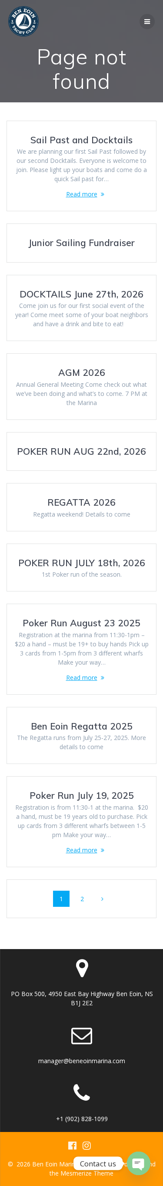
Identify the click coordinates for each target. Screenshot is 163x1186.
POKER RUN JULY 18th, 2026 (81, 562)
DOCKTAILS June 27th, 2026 (81, 294)
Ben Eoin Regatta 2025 (82, 726)
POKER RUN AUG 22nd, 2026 (81, 451)
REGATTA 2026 (81, 502)
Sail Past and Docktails (81, 139)
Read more (81, 194)
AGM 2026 (81, 372)
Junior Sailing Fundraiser (81, 242)
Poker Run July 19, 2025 (82, 795)
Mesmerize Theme (86, 1173)
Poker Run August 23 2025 (81, 622)
